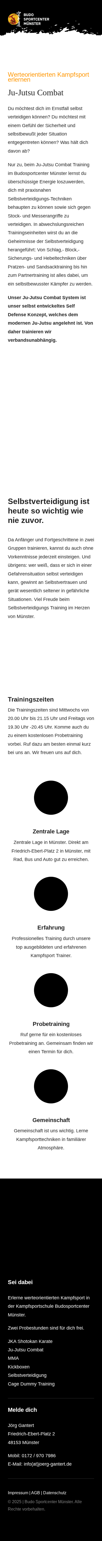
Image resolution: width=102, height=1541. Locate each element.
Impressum (18, 1493)
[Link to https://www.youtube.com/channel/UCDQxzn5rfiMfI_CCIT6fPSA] (18, 1521)
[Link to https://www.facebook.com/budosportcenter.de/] (10, 1521)
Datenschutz (54, 1493)
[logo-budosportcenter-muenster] (28, 13)
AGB (35, 1493)
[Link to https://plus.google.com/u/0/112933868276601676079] (26, 1521)
